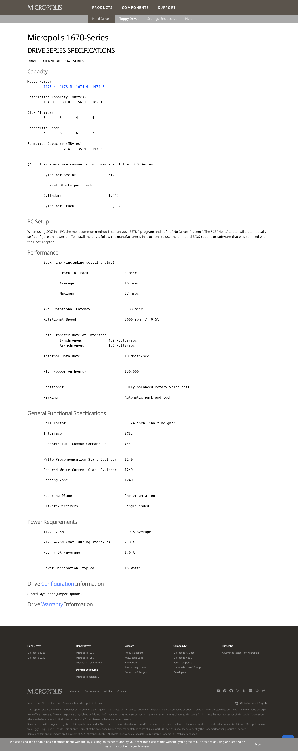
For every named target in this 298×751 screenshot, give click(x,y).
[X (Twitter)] (244, 691)
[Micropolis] (46, 6)
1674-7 (98, 87)
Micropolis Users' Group (187, 667)
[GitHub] (231, 691)
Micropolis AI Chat (183, 652)
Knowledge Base (134, 657)
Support (167, 7)
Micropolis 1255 (85, 657)
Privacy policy (70, 703)
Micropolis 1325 (36, 652)
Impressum (33, 703)
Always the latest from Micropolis (240, 652)
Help (188, 18)
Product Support (134, 652)
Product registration (136, 667)
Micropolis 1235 (85, 652)
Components (135, 7)
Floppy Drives (129, 18)
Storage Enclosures (162, 18)
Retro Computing (182, 662)
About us (74, 691)
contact (77, 719)
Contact (121, 691)
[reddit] (264, 691)
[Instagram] (238, 691)
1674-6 (82, 87)
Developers (179, 672)
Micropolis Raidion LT (88, 676)
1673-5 (66, 87)
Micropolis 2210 (36, 657)
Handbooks (131, 662)
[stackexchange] (251, 691)
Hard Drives (101, 18)
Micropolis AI (87, 703)
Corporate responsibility (98, 691)
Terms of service (51, 703)
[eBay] (257, 691)
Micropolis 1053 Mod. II (89, 662)
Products (102, 7)
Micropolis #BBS (182, 657)
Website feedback (187, 734)
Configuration (57, 583)
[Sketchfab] (225, 691)
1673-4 (50, 87)
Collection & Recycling (137, 672)
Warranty (52, 604)
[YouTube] (218, 691)
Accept (259, 744)
